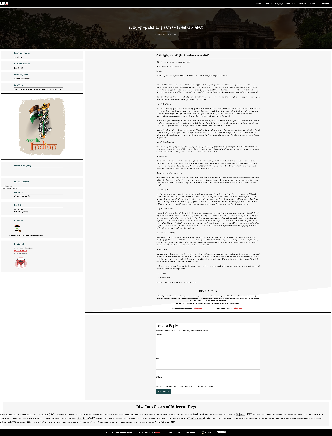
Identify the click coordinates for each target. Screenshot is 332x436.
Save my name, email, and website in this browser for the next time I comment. (187, 386)
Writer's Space (165, 422)
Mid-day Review (117, 418)
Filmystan (177, 414)
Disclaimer (190, 432)
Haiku (256, 414)
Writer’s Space (25, 79)
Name (158, 359)
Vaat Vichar (120, 422)
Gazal (198, 414)
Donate (208, 432)
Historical (280, 414)
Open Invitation (20, 250)
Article (16, 89)
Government (217, 414)
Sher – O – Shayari (316, 418)
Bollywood (73, 414)
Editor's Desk (119, 414)
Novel (175, 418)
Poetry (217, 418)
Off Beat (183, 418)
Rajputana (266, 418)
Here (240, 308)
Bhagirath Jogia (62, 414)
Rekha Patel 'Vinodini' (284, 418)
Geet (208, 414)
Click (236, 308)
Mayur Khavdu (104, 418)
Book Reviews (85, 415)
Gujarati (17, 79)
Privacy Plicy (174, 432)
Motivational (153, 418)
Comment (160, 335)
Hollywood (291, 414)
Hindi (271, 414)
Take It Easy (85, 422)
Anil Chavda (13, 414)
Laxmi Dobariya (54, 418)
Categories (7, 186)
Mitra (144, 418)
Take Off (49, 89)
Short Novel (21, 422)
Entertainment (134, 414)
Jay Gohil (22, 418)
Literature (29, 89)
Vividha (150, 422)
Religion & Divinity (303, 418)
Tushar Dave (109, 422)
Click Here (198, 308)
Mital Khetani (132, 418)
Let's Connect (70, 418)
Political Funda (244, 418)
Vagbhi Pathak (130, 422)
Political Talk (255, 418)
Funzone (188, 414)
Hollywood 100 (302, 414)
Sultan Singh (60, 422)
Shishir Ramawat (39, 89)
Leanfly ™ (159, 432)
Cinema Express (99, 414)
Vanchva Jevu (141, 422)
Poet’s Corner (231, 418)
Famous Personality (151, 414)
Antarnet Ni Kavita (31, 414)
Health (263, 414)
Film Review (165, 414)
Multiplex (164, 418)
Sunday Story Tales (72, 422)
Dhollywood (109, 414)
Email (158, 368)
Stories (49, 422)
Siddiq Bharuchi (35, 422)
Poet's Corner (199, 418)
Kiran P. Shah (35, 418)
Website (159, 377)
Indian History (316, 414)
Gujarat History (229, 414)
